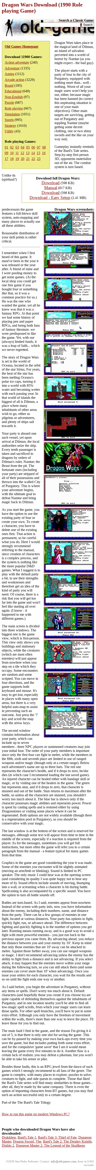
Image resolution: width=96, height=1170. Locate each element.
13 (27, 153)
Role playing (14, 108)
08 (44, 147)
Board (9, 85)
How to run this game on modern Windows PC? (36, 1114)
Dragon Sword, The (27, 1141)
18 (12, 159)
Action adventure (17, 62)
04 (22, 147)
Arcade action (14, 80)
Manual (50, 187)
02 (12, 147)
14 (33, 153)
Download (51, 182)
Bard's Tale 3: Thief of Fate (57, 1137)
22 (33, 159)
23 (38, 159)
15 (38, 153)
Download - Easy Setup (49, 197)
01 (6, 147)
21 (28, 159)
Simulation (12, 114)
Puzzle (9, 102)
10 (12, 153)
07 (38, 147)
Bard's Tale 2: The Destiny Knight (67, 1141)
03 (17, 147)
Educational (13, 91)
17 (6, 159)
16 (44, 153)
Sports (9, 120)
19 (17, 159)
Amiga (9, 74)
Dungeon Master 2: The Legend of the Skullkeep (50, 1145)
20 (22, 159)
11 (17, 153)
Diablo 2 (8, 1145)
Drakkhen (9, 1137)
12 (22, 153)
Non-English (14, 97)
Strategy (10, 125)
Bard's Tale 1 (27, 1137)
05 (28, 147)
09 (6, 153)
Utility (9, 131)
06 (33, 147)
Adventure (12, 68)
